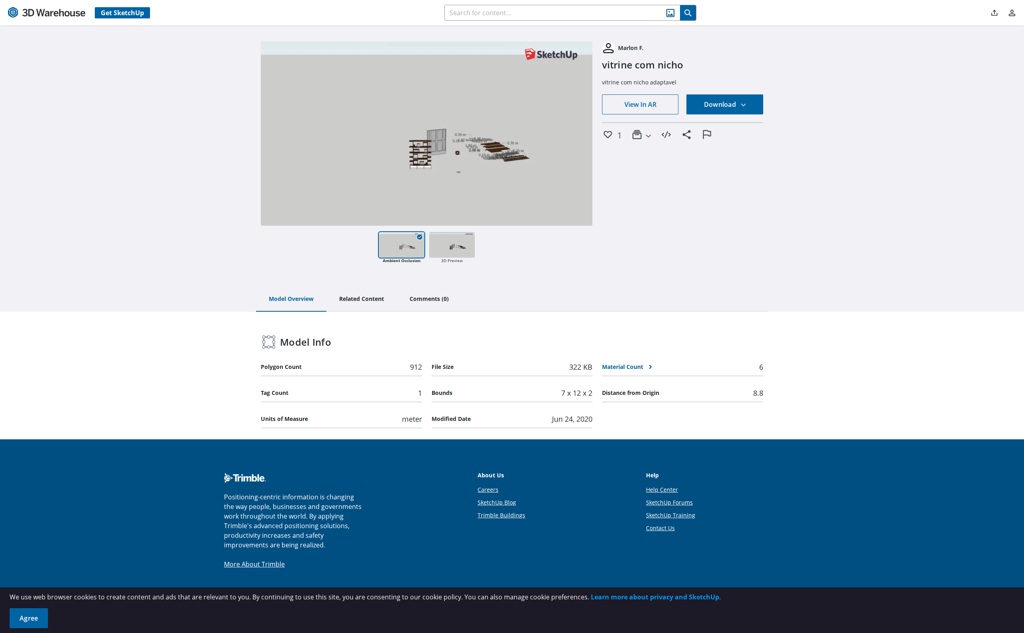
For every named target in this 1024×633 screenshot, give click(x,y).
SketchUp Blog (497, 502)
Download (721, 104)
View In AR (640, 104)
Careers (488, 489)
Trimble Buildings (501, 515)
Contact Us (660, 528)
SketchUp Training (670, 515)
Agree (29, 618)
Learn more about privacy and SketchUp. (656, 597)
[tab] (291, 299)
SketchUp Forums (669, 502)
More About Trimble (254, 564)
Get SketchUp (122, 12)
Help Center (662, 489)
